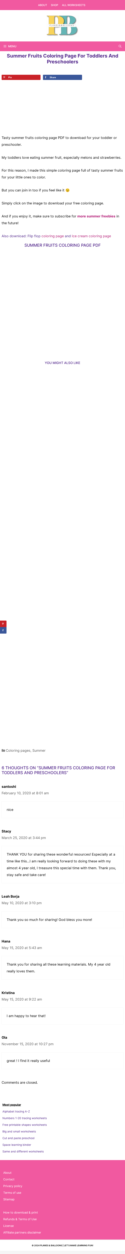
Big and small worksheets (19, 1131)
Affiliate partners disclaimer (22, 1232)
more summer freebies (96, 216)
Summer (39, 750)
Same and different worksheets (23, 1151)
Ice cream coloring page (91, 236)
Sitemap (8, 1199)
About (42, 5)
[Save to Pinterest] (3, 624)
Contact (8, 1179)
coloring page (52, 236)
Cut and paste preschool (18, 1138)
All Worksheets (73, 5)
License (8, 1226)
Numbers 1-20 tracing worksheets (24, 1118)
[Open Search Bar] (120, 46)
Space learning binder (16, 1144)
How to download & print (20, 1212)
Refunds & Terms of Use (20, 1219)
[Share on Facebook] (3, 630)
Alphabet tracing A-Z (16, 1111)
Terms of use (12, 1192)
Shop (54, 5)
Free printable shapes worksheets (24, 1124)
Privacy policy (12, 1186)
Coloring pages (18, 750)
